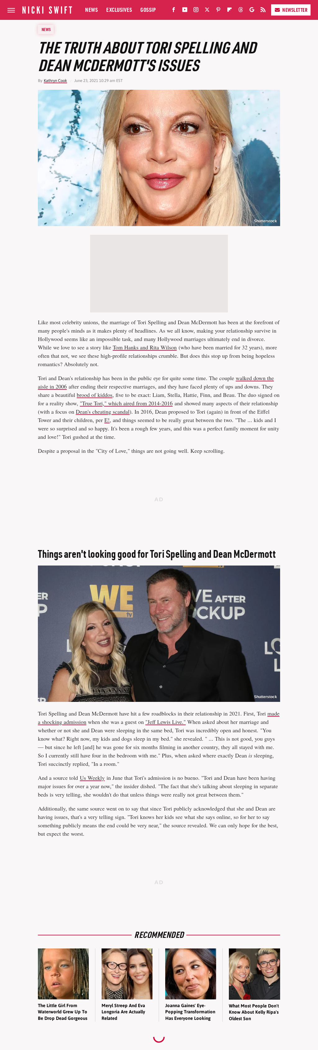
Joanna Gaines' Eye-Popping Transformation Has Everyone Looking (190, 1012)
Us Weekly (92, 777)
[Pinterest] (218, 11)
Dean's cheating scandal (102, 411)
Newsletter (294, 10)
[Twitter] (207, 11)
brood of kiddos (94, 394)
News (91, 9)
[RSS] (263, 11)
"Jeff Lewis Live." (165, 721)
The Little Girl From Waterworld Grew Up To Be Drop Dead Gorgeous (62, 1012)
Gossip (148, 9)
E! (107, 420)
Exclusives (119, 9)
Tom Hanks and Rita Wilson (145, 347)
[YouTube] (185, 11)
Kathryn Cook (55, 80)
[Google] (252, 11)
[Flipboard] (229, 11)
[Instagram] (196, 11)
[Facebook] (173, 11)
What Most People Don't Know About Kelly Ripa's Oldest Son (254, 1012)
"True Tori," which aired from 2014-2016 (126, 403)
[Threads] (241, 11)
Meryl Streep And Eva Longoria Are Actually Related (123, 1012)
